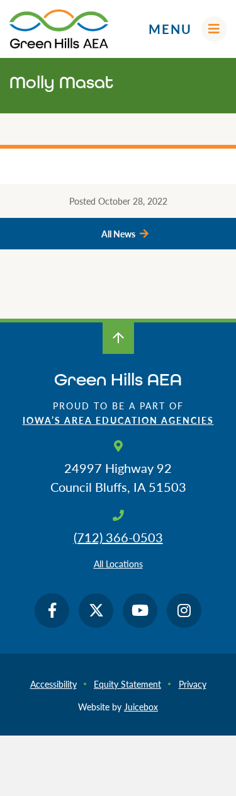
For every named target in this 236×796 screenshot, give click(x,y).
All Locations (118, 563)
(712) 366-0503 (118, 537)
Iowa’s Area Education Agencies (118, 420)
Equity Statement (127, 684)
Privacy (192, 684)
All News (118, 233)
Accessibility (53, 684)
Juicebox (141, 706)
